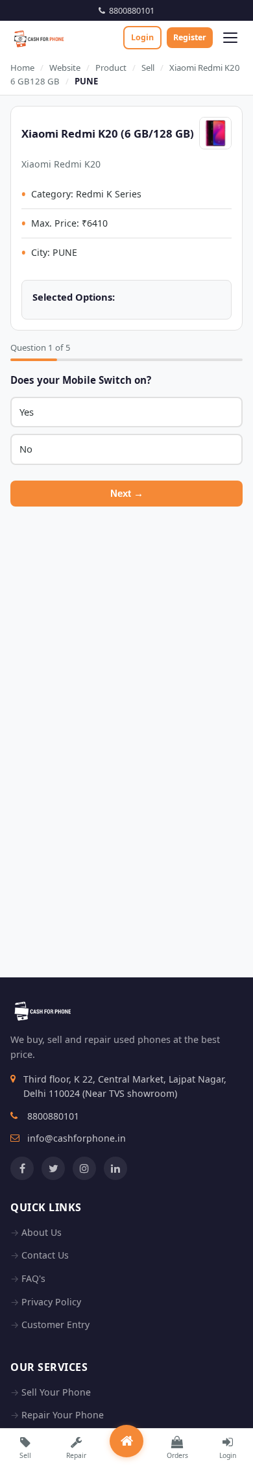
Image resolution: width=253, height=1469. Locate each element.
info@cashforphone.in (76, 1138)
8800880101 (129, 10)
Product (110, 67)
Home (22, 67)
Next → (126, 493)
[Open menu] (230, 37)
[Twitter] (53, 1168)
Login (142, 37)
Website (64, 67)
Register (189, 37)
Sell (147, 67)
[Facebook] (22, 1168)
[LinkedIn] (115, 1168)
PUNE (86, 81)
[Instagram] (84, 1168)
